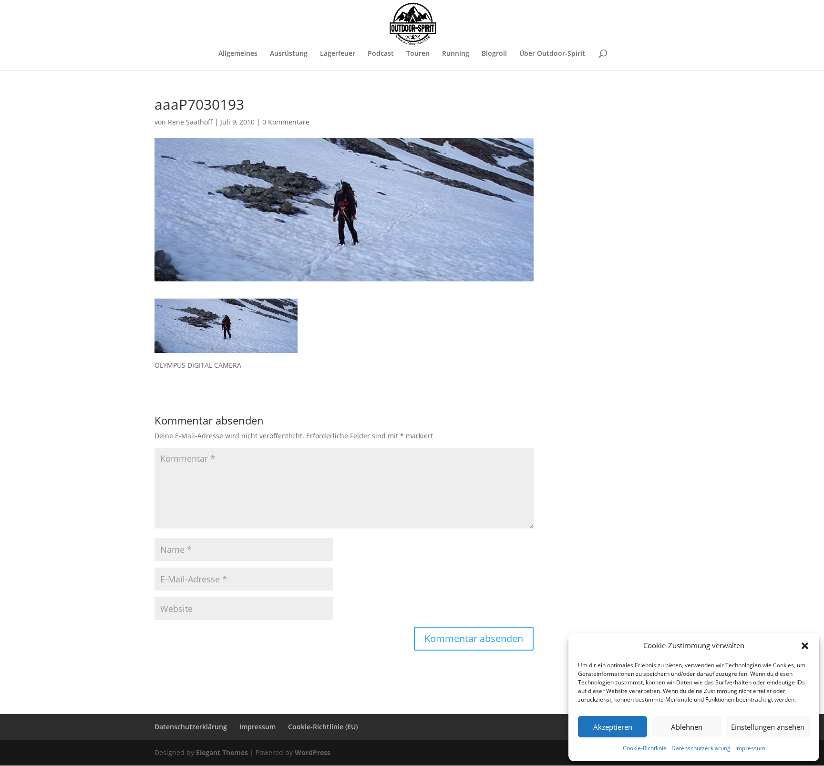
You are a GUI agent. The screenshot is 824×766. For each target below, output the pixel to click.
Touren (418, 54)
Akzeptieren (612, 727)
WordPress (312, 752)
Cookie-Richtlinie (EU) (323, 726)
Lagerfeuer (337, 54)
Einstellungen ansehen (767, 727)
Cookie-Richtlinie (645, 748)
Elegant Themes (222, 752)
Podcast (381, 54)
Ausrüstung (289, 54)
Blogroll (494, 54)
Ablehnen (686, 727)
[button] (805, 646)
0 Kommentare (285, 121)
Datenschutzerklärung (701, 748)
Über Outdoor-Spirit (552, 54)
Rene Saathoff (190, 121)
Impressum (750, 748)
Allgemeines (238, 54)
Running (455, 54)
